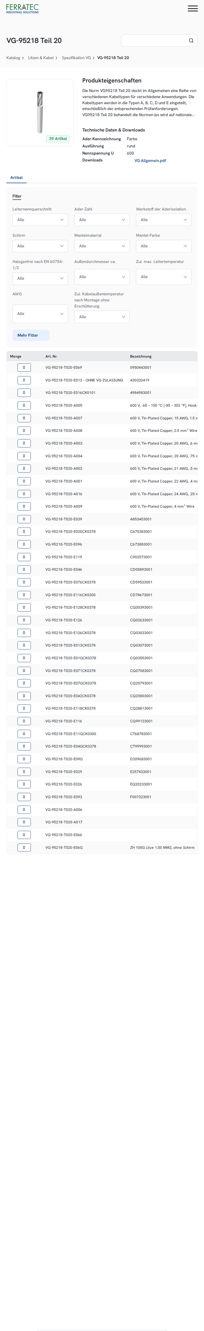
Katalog (13, 57)
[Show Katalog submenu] (23, 58)
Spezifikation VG (76, 57)
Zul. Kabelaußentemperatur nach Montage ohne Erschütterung (99, 300)
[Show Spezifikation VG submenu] (94, 58)
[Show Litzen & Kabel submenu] (57, 58)
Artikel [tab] (16, 177)
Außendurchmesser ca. (95, 261)
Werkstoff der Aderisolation (161, 209)
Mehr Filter (28, 335)
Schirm (18, 235)
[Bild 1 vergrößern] (40, 112)
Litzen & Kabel (41, 57)
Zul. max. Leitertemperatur (160, 261)
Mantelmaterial (87, 235)
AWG (17, 294)
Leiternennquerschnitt (32, 209)
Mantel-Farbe (148, 235)
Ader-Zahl (83, 209)
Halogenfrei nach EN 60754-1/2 (37, 264)
